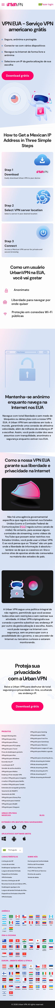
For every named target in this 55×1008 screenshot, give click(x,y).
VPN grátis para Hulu (9, 739)
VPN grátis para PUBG (37, 735)
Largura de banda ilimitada (11, 871)
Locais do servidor (8, 864)
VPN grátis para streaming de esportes (42, 758)
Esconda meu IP (7, 762)
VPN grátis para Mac (9, 755)
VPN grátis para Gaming (38, 732)
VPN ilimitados (7, 877)
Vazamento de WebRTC (10, 791)
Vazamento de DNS (8, 794)
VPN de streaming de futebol (40, 761)
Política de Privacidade (36, 864)
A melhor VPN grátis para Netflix (13, 781)
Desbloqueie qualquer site (11, 887)
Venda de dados (33, 877)
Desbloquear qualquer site (11, 868)
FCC (23, 526)
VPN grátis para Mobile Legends (41, 751)
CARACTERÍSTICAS (10, 857)
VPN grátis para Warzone (39, 745)
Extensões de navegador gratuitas (14, 788)
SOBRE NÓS (33, 857)
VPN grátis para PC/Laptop (11, 746)
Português (12, 850)
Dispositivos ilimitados (10, 874)
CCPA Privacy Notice (35, 868)
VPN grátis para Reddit (9, 804)
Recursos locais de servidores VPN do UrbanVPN (15, 884)
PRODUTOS (6, 731)
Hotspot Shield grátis (9, 736)
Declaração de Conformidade (38, 861)
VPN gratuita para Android (11, 801)
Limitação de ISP (7, 861)
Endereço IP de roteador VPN (12, 775)
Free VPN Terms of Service (37, 871)
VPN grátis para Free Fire (39, 738)
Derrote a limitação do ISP (11, 881)
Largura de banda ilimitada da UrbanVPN (15, 890)
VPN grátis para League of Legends (42, 748)
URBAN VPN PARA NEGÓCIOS (9, 814)
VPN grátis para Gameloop (39, 742)
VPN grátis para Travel (9, 749)
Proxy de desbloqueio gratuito (12, 752)
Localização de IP (8, 765)
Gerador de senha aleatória (11, 768)
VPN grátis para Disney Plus (11, 798)
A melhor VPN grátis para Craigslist (14, 778)
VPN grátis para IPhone (10, 742)
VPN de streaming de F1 (38, 774)
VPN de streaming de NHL (39, 768)
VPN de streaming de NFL (39, 764)
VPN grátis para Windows (10, 759)
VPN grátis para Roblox (9, 772)
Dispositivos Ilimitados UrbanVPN (13, 894)
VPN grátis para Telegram (10, 807)
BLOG (42, 815)
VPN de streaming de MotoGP (40, 777)
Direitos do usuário (34, 874)
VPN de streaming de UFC (39, 771)
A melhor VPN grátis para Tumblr (13, 785)
